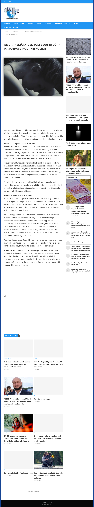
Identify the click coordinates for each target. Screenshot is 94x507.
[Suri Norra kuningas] (48, 386)
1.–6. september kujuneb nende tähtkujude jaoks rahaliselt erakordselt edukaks (17, 364)
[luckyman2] (18, 296)
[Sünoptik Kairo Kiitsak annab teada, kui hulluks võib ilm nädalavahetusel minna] (78, 46)
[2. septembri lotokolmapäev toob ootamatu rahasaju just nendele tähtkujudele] (48, 423)
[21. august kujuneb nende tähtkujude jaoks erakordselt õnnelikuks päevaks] (78, 158)
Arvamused (58, 24)
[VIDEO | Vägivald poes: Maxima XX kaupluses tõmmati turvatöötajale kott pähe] (48, 348)
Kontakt (87, 2)
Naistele (48, 24)
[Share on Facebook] (17, 373)
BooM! (15, 27)
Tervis (76, 24)
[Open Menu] (88, 13)
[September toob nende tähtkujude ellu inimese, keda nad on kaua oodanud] (48, 460)
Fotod (30, 24)
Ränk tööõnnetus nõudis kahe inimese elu (78, 144)
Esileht (6, 32)
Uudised (7, 24)
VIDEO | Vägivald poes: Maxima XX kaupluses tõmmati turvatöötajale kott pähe (48, 364)
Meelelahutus (19, 24)
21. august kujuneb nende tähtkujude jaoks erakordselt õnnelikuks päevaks (78, 171)
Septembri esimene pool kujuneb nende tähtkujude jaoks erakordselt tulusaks (77, 117)
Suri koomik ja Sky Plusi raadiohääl (18, 473)
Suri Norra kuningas (42, 399)
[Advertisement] (33, 116)
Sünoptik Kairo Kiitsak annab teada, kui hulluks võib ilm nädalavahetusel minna (78, 59)
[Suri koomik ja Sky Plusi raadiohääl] (18, 460)
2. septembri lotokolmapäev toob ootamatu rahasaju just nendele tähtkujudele (47, 438)
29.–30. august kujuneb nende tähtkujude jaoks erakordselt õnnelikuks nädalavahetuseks (16, 438)
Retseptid (7, 27)
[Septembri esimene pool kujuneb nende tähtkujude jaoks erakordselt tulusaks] (78, 104)
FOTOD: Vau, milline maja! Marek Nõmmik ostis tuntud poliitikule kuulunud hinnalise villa (17, 401)
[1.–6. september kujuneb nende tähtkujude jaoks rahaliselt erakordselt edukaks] (18, 348)
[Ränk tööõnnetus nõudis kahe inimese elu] (78, 132)
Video (39, 24)
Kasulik (67, 24)
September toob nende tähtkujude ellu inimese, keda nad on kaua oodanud (48, 475)
